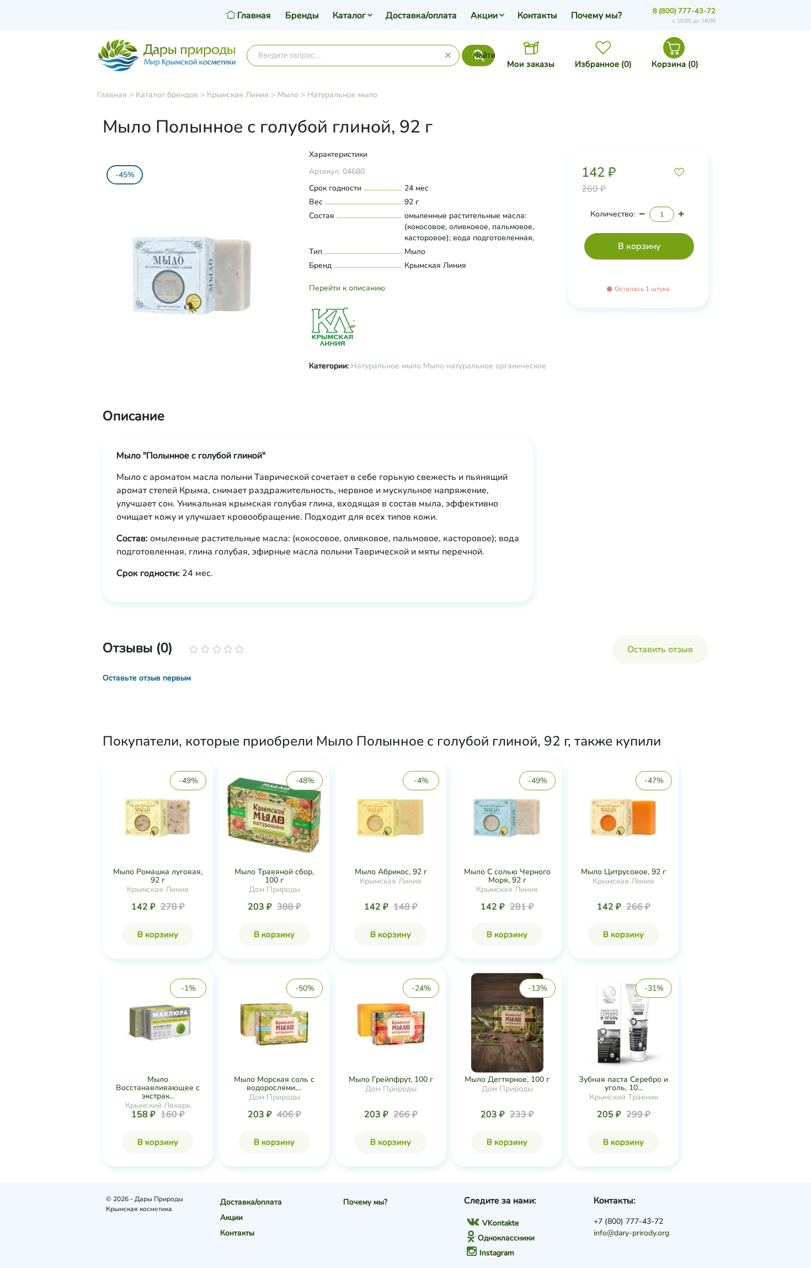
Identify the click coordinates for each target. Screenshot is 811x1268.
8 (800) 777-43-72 (684, 11)
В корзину (157, 934)
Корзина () (675, 64)
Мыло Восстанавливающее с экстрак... (158, 1087)
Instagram (496, 1253)
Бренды (302, 15)
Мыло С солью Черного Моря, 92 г (507, 876)
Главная (112, 94)
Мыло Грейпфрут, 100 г (391, 1079)
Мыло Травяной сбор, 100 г (274, 876)
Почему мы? (596, 15)
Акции (484, 15)
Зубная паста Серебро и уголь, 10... (623, 1083)
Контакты (537, 15)
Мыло (288, 94)
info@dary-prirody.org (631, 1233)
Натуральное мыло (342, 94)
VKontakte (500, 1223)
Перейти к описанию (347, 288)
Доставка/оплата (421, 15)
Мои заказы (530, 64)
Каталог (349, 15)
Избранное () (603, 64)
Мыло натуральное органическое (484, 366)
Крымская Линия (238, 94)
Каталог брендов (167, 94)
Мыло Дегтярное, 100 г (507, 1079)
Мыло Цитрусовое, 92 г (623, 872)
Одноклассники (506, 1238)
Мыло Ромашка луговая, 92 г (157, 876)
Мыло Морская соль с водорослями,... (274, 1083)
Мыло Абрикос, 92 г (391, 872)
